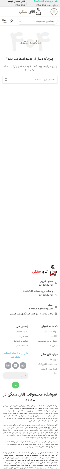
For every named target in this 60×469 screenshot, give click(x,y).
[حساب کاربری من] (11, 21)
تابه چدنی (45, 438)
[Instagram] (8, 365)
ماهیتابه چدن (10, 435)
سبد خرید (23, 336)
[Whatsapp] (23, 365)
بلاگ (55, 373)
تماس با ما (53, 345)
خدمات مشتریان (49, 326)
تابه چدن (19, 435)
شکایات (54, 336)
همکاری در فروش (49, 369)
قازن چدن (54, 438)
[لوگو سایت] (30, 11)
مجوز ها (54, 359)
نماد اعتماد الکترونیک (48, 364)
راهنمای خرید (21, 326)
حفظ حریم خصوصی (48, 341)
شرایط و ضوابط (21, 341)
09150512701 (41, 5)
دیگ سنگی (19, 427)
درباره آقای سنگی (49, 354)
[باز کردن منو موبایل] (54, 11)
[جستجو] (20, 21)
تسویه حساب (22, 331)
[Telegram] (15, 365)
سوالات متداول (51, 331)
